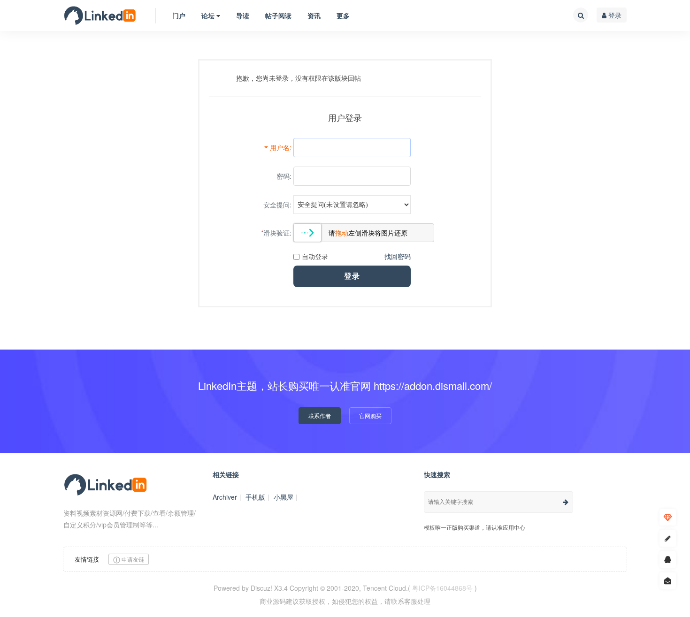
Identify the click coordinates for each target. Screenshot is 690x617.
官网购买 (370, 415)
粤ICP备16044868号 (442, 588)
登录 (613, 15)
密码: (283, 176)
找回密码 (397, 256)
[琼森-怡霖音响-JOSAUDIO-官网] (100, 15)
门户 (178, 15)
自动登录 (315, 256)
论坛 (208, 15)
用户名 (280, 147)
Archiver (225, 497)
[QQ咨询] (667, 560)
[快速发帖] (668, 538)
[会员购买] (668, 517)
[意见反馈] (667, 581)
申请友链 (132, 559)
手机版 (255, 497)
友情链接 (87, 559)
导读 (242, 15)
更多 (343, 15)
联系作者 (319, 415)
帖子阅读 (278, 15)
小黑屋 (283, 497)
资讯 (314, 15)
